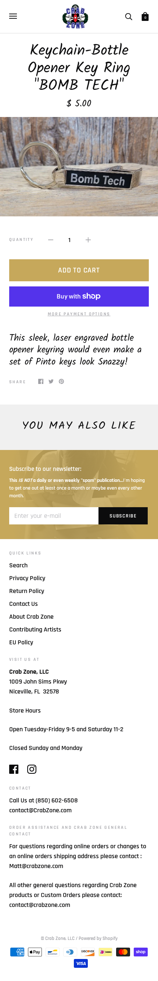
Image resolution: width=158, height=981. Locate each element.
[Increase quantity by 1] (88, 240)
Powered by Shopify (98, 938)
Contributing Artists (35, 629)
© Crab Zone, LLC (58, 938)
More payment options (79, 314)
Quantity (21, 239)
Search (18, 565)
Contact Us (23, 604)
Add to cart (79, 270)
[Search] (128, 16)
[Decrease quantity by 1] (50, 240)
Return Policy (26, 591)
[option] (79, 166)
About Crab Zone (31, 616)
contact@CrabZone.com (40, 810)
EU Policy (21, 642)
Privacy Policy (27, 578)
